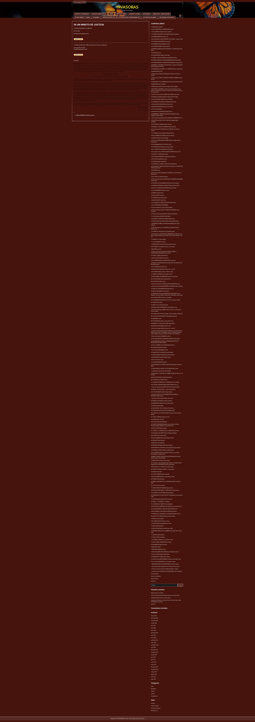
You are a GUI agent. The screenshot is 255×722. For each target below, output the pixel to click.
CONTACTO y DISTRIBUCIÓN (82, 14)
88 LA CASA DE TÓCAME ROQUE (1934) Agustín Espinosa (164, 316)
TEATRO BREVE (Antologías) (166, 17)
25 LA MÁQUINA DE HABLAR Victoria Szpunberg (162, 504)
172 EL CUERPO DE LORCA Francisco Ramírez (161, 31)
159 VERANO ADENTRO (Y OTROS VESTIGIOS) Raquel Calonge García (166, 62)
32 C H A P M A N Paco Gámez (158, 485)
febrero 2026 (154, 615)
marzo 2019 (153, 662)
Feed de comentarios (155, 708)
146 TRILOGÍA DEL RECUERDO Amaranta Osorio (161, 111)
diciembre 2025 (154, 618)
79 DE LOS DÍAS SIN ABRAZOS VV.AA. (159, 350)
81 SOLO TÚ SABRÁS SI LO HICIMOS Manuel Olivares (163, 345)
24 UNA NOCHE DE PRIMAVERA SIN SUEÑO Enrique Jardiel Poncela (166, 506)
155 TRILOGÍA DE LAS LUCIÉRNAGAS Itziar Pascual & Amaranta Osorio (167, 81)
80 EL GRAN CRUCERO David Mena (159, 347)
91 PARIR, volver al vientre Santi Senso (159, 304)
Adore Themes (140, 718)
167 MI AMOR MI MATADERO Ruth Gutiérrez (160, 41)
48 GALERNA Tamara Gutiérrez (158, 440)
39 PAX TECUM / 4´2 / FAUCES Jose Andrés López (162, 466)
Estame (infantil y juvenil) (82, 17)
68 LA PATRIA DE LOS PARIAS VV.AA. (159, 379)
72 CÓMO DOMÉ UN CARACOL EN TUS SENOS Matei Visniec (164, 368)
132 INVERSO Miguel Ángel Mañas (158, 161)
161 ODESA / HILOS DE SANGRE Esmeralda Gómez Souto (164, 57)
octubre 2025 (154, 623)
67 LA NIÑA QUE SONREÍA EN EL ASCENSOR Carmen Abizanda (165, 382)
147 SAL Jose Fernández (156, 109)
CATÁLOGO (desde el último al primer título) (161, 597)
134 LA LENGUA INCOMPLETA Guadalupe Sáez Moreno (163, 156)
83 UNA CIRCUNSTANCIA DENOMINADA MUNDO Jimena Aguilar (165, 338)
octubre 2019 (154, 654)
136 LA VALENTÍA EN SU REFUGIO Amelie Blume (162, 149)
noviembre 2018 (154, 669)
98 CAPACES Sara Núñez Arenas (158, 281)
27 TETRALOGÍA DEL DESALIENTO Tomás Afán (161, 499)
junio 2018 (153, 676)
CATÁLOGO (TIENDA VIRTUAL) (99, 14)
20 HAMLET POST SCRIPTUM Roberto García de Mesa (163, 516)
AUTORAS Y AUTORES (134, 14)
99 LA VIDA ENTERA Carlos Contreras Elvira (161, 279)
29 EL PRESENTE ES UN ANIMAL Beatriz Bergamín (162, 492)
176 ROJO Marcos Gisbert (156, 26)
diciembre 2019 (154, 650)
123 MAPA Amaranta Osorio (157, 192)
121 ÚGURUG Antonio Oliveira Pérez (159, 197)
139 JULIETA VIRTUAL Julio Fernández (159, 138)
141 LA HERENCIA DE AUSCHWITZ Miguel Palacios (162, 133)
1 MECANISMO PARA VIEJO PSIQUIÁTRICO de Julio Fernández (165, 564)
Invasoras (153, 581)
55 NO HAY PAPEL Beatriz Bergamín (159, 421)
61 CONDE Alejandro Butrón (157, 405)
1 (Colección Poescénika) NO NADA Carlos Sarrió (162, 398)
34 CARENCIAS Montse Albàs (157, 479)
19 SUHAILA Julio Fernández (157, 518)
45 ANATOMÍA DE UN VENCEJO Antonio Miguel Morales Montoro (165, 447)
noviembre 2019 (154, 652)
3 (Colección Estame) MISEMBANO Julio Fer (161, 336)
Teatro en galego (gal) (108, 17)
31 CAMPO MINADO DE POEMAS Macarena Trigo (162, 487)
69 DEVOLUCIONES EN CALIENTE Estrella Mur (161, 377)
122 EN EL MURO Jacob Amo (157, 195)
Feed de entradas (155, 705)
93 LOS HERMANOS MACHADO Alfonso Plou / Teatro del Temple (165, 300)
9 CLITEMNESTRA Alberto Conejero (159, 544)
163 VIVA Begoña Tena (156, 52)
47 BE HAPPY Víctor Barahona (157, 442)
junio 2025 (153, 628)
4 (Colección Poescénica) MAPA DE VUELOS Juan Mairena (164, 213)
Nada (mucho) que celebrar (157, 593)
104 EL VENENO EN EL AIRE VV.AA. (159, 266)
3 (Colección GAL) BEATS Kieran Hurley (160, 258)
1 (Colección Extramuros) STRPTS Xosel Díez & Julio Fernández (165, 387)
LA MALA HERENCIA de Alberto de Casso (84, 115)
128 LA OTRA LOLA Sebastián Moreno (159, 176)
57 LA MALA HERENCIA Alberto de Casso (160, 417)
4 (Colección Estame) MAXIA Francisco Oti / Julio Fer (163, 328)
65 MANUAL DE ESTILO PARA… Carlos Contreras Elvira (163, 389)
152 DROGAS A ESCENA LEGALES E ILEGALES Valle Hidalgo (164, 96)
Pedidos (153, 691)
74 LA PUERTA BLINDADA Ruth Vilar (159, 362)
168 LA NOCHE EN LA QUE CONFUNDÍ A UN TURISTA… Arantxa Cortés (167, 39)
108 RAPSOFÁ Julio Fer (156, 249)
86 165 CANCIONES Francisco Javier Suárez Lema (162, 321)
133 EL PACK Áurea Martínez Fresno (159, 159)
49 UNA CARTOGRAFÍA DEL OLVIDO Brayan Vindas (162, 438)
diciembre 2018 (154, 667)
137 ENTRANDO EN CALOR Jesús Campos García (162, 146)
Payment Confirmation (156, 576)
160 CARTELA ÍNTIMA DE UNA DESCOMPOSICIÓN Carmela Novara (166, 60)
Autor (152, 686)
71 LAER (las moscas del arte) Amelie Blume (161, 371)
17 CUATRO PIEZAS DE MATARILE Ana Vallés (161, 523)
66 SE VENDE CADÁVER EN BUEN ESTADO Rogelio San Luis (164, 384)
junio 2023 (153, 635)
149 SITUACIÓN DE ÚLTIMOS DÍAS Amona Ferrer (162, 104)
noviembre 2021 (154, 640)
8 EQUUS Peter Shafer (156, 547)
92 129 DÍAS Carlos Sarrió (157, 302)
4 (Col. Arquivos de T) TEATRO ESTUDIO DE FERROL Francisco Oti (165, 151)
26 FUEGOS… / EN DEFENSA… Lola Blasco (160, 501)
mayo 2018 (153, 679)
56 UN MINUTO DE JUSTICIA (157, 419)
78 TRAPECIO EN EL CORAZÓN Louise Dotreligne (162, 352)
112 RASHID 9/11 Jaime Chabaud (158, 239)
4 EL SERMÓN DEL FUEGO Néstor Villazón (160, 556)
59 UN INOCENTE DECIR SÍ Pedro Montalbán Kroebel (163, 410)
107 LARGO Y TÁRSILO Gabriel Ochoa (159, 255)
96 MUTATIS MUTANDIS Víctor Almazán (160, 291)
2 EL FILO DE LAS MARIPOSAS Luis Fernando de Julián (163, 561)
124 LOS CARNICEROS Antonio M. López (160, 190)
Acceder (153, 703)
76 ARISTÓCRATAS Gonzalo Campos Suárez (161, 357)
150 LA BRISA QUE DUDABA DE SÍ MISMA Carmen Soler (163, 101)
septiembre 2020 (154, 645)
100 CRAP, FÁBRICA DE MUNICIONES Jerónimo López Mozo (164, 276)
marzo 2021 (153, 642)
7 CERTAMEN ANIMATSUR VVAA (158, 549)
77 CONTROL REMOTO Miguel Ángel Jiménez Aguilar (163, 354)
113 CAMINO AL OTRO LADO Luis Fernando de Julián (163, 231)
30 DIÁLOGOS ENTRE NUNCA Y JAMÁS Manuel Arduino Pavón (165, 490)
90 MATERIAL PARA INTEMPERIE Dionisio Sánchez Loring (164, 307)
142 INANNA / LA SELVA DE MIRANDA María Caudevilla (163, 126)
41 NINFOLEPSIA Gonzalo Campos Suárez (160, 460)
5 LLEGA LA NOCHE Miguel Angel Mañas (160, 554)
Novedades (153, 688)
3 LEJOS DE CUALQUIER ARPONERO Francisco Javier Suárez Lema (166, 559)
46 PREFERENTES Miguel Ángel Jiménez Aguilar (161, 445)
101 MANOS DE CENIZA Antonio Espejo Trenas (161, 274)
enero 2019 (153, 664)
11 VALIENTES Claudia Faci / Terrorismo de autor (162, 539)
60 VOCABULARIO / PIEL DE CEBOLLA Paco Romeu (162, 408)
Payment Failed (154, 578)
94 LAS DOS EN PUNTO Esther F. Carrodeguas (161, 297)
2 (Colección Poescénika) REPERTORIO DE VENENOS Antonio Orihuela (167, 286)
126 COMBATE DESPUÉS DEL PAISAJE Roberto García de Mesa (165, 185)
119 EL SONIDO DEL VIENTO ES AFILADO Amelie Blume (163, 202)
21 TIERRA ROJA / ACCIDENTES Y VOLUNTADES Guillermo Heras (165, 513)
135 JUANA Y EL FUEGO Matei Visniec (159, 154)
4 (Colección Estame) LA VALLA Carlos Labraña (161, 207)
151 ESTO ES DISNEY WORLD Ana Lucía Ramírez (162, 99)
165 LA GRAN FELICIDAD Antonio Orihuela (160, 46)
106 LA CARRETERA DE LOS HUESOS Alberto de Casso (163, 260)
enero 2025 (153, 630)
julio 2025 (153, 625)
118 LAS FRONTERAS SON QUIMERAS (159, 205)
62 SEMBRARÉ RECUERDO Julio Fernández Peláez (162, 403)
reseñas (153, 693)
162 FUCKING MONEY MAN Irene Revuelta (160, 55)
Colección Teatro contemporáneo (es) (129, 17)
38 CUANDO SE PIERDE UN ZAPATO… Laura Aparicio (162, 469)
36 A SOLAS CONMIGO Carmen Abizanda (160, 474)
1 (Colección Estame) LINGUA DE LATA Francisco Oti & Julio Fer (165, 566)
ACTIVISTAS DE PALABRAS (149, 17)
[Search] (180, 16)
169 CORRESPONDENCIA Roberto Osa (159, 36)
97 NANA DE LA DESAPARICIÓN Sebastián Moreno (162, 288)
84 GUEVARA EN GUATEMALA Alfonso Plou (161, 325)
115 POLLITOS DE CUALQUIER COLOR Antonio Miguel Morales (165, 221)
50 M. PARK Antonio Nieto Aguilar (158, 435)
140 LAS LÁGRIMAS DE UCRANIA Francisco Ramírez (162, 135)
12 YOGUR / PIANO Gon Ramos (158, 537)
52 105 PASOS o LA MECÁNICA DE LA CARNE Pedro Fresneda (165, 430)
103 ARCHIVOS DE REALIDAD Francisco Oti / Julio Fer (163, 269)
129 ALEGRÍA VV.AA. (155, 170)
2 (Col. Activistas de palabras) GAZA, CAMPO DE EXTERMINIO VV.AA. (166, 117)
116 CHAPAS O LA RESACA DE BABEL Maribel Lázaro (163, 218)
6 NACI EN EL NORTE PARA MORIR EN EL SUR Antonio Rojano (165, 551)
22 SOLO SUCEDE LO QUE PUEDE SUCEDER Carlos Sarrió (164, 511)
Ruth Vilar (153, 604)
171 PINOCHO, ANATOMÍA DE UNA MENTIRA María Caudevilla (165, 34)
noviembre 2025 (154, 620)
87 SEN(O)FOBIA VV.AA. (156, 318)
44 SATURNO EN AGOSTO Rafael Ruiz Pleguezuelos (162, 450)
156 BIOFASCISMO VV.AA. (157, 71)
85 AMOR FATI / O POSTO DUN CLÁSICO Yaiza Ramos (163, 323)
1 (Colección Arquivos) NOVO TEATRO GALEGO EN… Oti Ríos (164, 569)
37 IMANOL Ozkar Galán (156, 471)
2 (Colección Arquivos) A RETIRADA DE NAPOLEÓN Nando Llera (165, 283)
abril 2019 (153, 659)
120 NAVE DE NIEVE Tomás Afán (158, 200)
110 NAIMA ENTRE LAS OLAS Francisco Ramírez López (163, 244)
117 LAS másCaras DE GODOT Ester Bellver (160, 216)
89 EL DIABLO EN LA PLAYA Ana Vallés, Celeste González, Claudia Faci (167, 313)
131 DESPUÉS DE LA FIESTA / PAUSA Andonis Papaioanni (164, 163)
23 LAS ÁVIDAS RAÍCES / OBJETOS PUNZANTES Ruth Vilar (164, 508)
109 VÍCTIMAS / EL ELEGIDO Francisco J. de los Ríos (163, 246)
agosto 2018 (154, 674)
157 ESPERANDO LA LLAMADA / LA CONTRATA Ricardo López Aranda (166, 69)
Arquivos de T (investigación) (161, 14)
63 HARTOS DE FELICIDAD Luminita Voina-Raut (161, 400)
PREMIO (111, 14)
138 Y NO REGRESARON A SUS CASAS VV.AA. (161, 144)
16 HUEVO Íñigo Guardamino (157, 526)
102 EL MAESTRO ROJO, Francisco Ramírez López (162, 271)
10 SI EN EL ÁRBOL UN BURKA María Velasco (161, 542)
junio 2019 (153, 657)
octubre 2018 (154, 671)
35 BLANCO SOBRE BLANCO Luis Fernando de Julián (162, 476)
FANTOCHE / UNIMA (121, 14)
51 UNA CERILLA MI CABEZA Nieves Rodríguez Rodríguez (164, 433)
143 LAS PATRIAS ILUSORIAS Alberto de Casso (161, 124)
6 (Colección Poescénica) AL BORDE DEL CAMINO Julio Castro (165, 94)
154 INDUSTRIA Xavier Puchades (158, 84)
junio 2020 (153, 647)
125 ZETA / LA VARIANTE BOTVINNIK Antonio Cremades (163, 188)
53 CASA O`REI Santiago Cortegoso (159, 428)
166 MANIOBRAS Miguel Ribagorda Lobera (160, 44)
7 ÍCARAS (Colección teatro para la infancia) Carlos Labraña (164, 86)
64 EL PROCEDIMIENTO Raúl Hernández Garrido (161, 392)
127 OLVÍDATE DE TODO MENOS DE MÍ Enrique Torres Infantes (165, 183)
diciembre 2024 (154, 632)
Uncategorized (154, 696)
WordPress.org (154, 710)
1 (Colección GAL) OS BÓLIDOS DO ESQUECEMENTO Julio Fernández (166, 571)
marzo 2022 (153, 637)
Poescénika (96, 17)
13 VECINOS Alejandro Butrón (157, 534)
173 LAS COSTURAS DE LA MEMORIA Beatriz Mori (162, 29)
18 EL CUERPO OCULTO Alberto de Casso (160, 521)
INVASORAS (127, 6)
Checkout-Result (154, 573)
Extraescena (146, 14)
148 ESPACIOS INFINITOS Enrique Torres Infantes (162, 106)
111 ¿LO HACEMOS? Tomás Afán (158, 241)
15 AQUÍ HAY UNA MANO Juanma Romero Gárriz (162, 528)
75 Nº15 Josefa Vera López (157, 359)
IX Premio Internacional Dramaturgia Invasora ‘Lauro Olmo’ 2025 (165, 595)
